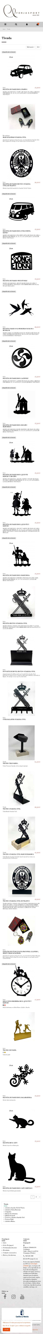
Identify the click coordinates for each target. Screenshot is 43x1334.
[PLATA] (3, 1052)
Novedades (6, 1250)
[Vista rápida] (39, 62)
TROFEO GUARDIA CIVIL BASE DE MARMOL (18, 854)
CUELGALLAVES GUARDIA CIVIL (14, 719)
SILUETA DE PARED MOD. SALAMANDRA (17, 1097)
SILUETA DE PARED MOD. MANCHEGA (16, 575)
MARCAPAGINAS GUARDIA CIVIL (14, 137)
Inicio (4, 1243)
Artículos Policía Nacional (12, 1210)
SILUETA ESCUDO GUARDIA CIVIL (15, 623)
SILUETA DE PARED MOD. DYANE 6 (15, 89)
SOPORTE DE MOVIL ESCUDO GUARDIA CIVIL (19, 671)
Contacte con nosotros (9, 1253)
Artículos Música (10, 1221)
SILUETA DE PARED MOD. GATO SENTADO (17, 1188)
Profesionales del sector (10, 1248)
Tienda (6, 1204)
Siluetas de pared (10, 1215)
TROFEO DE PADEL (9, 1050)
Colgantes (8, 1212)
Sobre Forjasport (8, 1245)
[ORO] (5, 1052)
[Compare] (39, 58)
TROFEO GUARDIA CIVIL (11, 809)
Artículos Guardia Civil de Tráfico (15, 1208)
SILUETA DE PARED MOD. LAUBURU (15, 378)
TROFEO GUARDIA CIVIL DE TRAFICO (16, 901)
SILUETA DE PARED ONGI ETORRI (15, 281)
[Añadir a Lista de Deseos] (39, 54)
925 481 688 (29, 1256)
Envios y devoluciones (9, 1255)
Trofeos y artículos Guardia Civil (14, 1217)
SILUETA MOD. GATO (10, 1143)
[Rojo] (5, 1005)
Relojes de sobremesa (11, 1213)
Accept (6, 1329)
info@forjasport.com (31, 1259)
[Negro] (3, 1005)
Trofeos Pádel (9, 1219)
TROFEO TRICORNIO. (10, 763)
